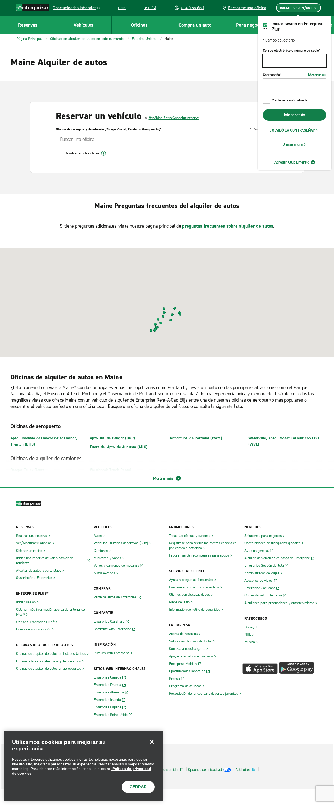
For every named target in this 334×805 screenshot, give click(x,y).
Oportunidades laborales (78, 8)
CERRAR (138, 787)
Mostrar (314, 75)
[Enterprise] (32, 7)
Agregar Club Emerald (291, 162)
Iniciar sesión (294, 115)
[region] (83, 766)
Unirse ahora (292, 144)
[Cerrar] (151, 742)
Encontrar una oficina (246, 7)
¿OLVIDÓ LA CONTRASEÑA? (292, 130)
